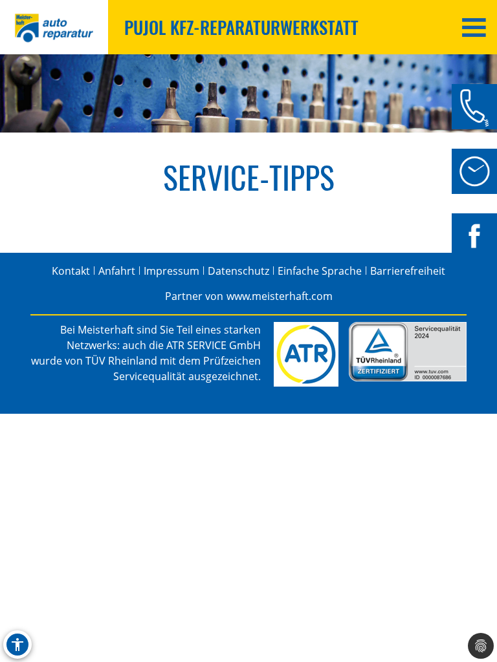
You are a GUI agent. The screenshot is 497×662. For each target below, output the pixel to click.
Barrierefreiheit (407, 270)
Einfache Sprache (320, 270)
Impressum (171, 270)
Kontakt (71, 270)
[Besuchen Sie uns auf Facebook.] (474, 236)
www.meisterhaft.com (279, 296)
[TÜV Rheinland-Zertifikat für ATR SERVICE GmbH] (408, 351)
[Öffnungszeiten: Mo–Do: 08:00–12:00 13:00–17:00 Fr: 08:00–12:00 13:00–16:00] (474, 171)
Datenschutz (238, 270)
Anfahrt (116, 270)
